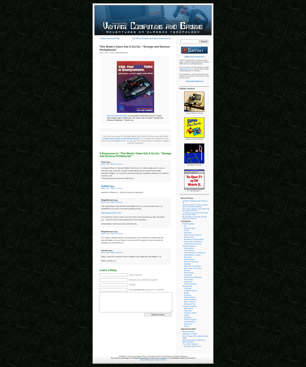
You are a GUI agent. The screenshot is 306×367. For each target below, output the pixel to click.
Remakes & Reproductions (194, 239)
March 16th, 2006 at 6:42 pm (112, 202)
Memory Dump (189, 259)
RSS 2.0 (118, 141)
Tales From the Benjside (193, 277)
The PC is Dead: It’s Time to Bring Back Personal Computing (194, 205)
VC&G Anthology (190, 284)
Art (185, 226)
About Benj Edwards (194, 81)
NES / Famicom (189, 302)
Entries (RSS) (145, 360)
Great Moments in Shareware (195, 253)
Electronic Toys (189, 228)
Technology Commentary (193, 241)
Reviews (187, 270)
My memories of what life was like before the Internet (194, 217)
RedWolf (105, 186)
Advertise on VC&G (189, 334)
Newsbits (187, 264)
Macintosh (188, 324)
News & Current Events (192, 235)
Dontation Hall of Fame (192, 346)
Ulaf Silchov (188, 282)
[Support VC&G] (194, 53)
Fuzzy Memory (189, 250)
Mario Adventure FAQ (110, 38)
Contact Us (199, 57)
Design (186, 293)
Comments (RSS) (159, 360)
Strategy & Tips (189, 304)
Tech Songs (188, 279)
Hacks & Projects (190, 299)
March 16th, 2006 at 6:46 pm (112, 233)
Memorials (187, 257)
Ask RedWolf (188, 248)
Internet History (189, 322)
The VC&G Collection (190, 344)
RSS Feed (189, 57)
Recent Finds (189, 237)
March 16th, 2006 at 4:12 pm (112, 188)
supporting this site (186, 69)
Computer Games (190, 290)
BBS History (188, 308)
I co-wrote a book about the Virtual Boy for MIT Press (195, 213)
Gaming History (108, 139)
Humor (117, 139)
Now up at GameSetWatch (117, 116)
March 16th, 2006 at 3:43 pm (112, 164)
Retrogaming (187, 286)
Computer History (190, 313)
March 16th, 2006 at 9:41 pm (112, 252)
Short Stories (189, 273)
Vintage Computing (189, 306)
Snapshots (188, 275)
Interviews (187, 233)
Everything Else (188, 224)
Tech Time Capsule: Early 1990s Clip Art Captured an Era (195, 209)
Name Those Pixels (191, 261)
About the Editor (188, 331)
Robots (186, 326)
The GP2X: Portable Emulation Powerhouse (151, 38)
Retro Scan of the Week (193, 268)
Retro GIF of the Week (192, 266)
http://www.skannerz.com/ (111, 213)
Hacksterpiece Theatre (192, 255)
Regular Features (188, 246)
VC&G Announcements (130, 139)
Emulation (187, 295)
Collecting (187, 288)
